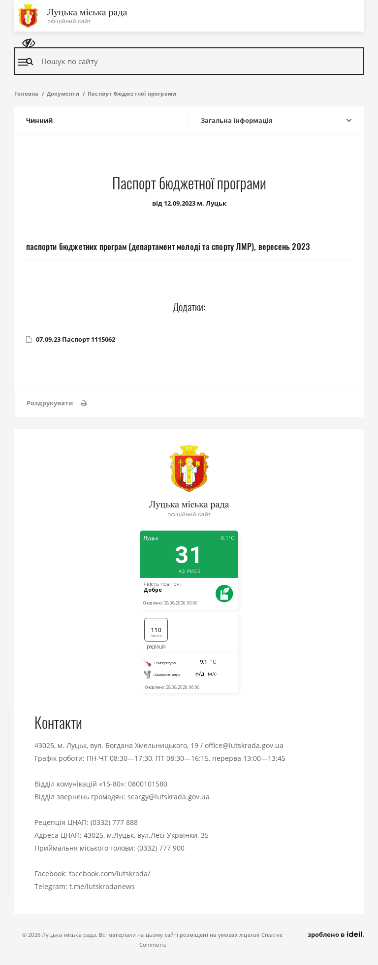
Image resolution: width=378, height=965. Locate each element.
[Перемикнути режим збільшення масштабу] (28, 43)
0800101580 (147, 783)
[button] (57, 403)
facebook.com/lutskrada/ (109, 873)
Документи (63, 93)
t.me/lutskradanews (102, 886)
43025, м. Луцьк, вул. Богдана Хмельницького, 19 (116, 745)
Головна (26, 93)
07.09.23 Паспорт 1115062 (75, 339)
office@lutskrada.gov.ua (244, 745)
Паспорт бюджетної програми (132, 93)
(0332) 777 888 (114, 822)
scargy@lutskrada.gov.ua (168, 796)
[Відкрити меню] (23, 62)
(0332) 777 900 (161, 848)
